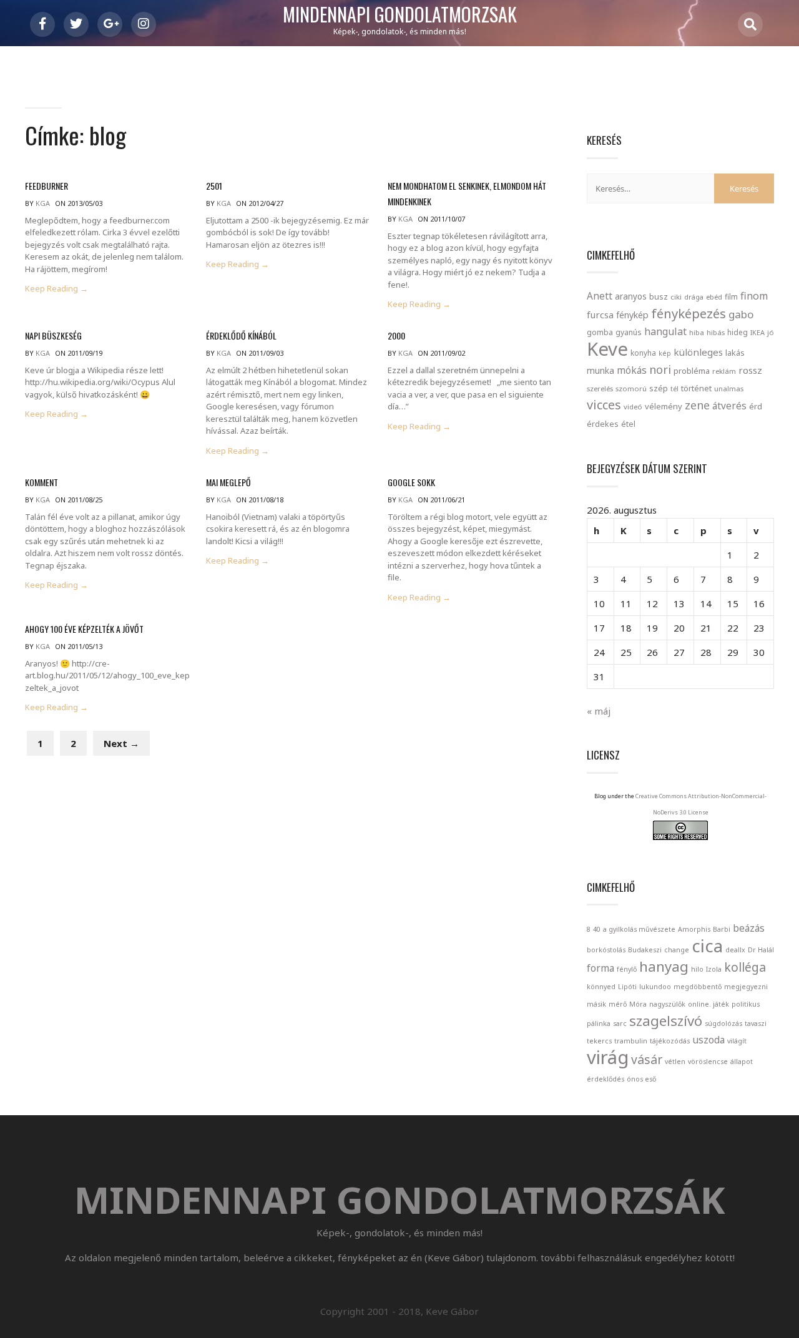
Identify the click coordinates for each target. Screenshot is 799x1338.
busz (658, 296)
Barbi (721, 929)
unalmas (728, 388)
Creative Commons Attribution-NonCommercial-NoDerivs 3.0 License (701, 804)
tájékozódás (670, 1041)
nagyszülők (667, 1004)
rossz (750, 370)
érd (755, 406)
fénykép (632, 315)
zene (697, 405)
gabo (740, 314)
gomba (600, 332)
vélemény (663, 406)
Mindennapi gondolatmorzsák (400, 15)
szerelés (600, 388)
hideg (737, 332)
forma (600, 968)
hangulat (665, 331)
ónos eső (641, 1079)
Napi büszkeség (53, 335)
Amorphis (694, 929)
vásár (646, 1059)
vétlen (675, 1061)
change (676, 949)
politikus (746, 1004)
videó (633, 406)
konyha (643, 353)
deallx (735, 949)
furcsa (600, 314)
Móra (638, 1004)
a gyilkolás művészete (639, 929)
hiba (696, 332)
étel (628, 424)
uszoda (708, 1040)
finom (754, 296)
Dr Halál (761, 949)
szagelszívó (665, 1020)
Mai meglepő (228, 482)
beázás (749, 928)
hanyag (664, 966)
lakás (735, 352)
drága (693, 296)
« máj (598, 711)
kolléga (745, 967)
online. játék (708, 1004)
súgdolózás (723, 1023)
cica (707, 945)
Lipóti (627, 986)
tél (674, 388)
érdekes (603, 424)
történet (696, 388)
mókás (632, 370)
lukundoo (655, 986)
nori (660, 369)
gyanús (628, 332)
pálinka (598, 1023)
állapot (741, 1061)
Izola (714, 969)
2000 (396, 335)
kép (665, 353)
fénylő (627, 969)
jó (770, 332)
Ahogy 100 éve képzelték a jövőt (84, 628)
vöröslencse (708, 1061)
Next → (121, 743)
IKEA (757, 332)
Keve (607, 348)
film (731, 296)
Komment (41, 482)
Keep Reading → (56, 289)
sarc (620, 1023)
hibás (716, 332)
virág (608, 1057)
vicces (604, 404)
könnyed (601, 986)
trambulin (630, 1041)
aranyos (631, 296)
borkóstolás (606, 949)
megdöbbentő (698, 986)
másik (596, 1004)
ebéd (714, 296)
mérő (618, 1004)
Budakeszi (645, 949)
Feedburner (46, 185)
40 (596, 929)
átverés (729, 405)
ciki (676, 296)
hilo (697, 969)
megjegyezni (746, 986)
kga (43, 203)
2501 (214, 185)
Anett (599, 296)
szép (658, 388)
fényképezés (688, 313)
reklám (724, 371)
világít (737, 1041)
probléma (692, 370)
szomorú (631, 388)
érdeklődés (605, 1079)
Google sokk (411, 482)
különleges (698, 352)
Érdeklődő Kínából (241, 335)
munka (600, 370)
